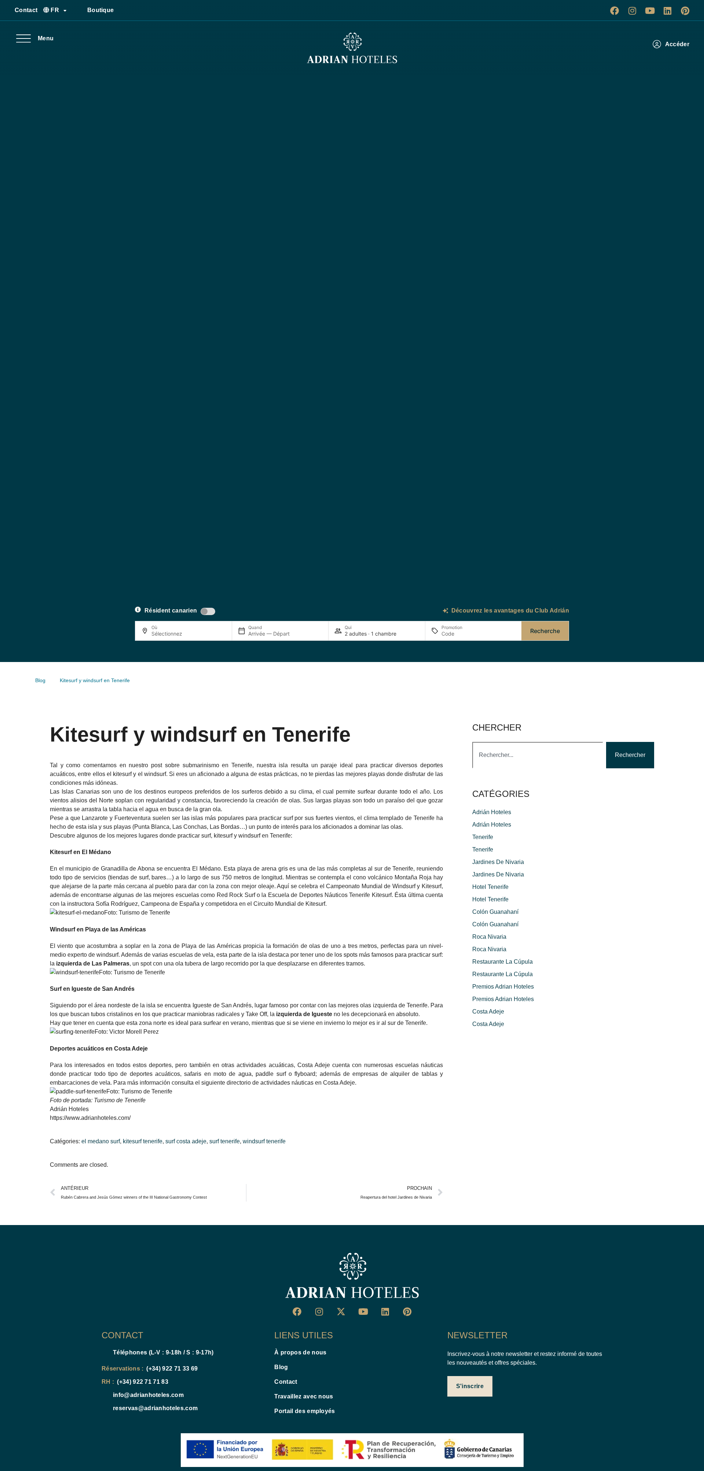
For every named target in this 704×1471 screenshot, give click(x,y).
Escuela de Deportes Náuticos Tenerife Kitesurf (330, 895)
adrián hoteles (491, 812)
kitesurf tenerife (142, 1141)
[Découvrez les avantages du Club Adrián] (445, 611)
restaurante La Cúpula (502, 962)
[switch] (208, 611)
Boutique (100, 10)
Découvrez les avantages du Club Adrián (510, 610)
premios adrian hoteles (503, 986)
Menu (46, 38)
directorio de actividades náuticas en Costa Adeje (291, 1083)
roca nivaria (489, 937)
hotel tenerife (490, 887)
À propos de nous (300, 1352)
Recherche (545, 631)
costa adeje (488, 1011)
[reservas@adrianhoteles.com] (104, 1408)
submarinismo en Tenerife (217, 765)
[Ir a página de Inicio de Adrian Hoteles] (352, 48)
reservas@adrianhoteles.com (155, 1408)
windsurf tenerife (264, 1141)
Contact (26, 10)
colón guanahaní (495, 912)
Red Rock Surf (236, 895)
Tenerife (482, 837)
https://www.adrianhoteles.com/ (90, 1118)
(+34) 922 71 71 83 (142, 1382)
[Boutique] (79, 10)
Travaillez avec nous (303, 1396)
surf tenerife (224, 1141)
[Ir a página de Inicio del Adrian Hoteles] (352, 1275)
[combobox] (537, 755)
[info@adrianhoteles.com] (104, 1395)
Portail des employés (304, 1411)
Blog (281, 1367)
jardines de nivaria (498, 862)
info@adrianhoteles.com (148, 1395)
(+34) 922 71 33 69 (172, 1368)
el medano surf (100, 1141)
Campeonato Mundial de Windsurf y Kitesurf (383, 886)
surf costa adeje (185, 1141)
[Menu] (23, 38)
